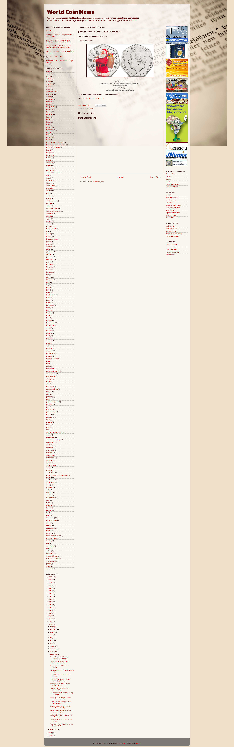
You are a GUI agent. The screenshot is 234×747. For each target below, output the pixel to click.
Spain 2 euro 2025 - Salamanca (56, 57)
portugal (49, 417)
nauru (48, 363)
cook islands (50, 185)
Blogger (138, 743)
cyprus (48, 198)
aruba (48, 89)
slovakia (49, 460)
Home (120, 177)
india (47, 269)
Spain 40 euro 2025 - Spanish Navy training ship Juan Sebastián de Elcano (59, 41)
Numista (168, 179)
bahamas (49, 102)
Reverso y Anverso (172, 215)
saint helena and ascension (55, 432)
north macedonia (52, 389)
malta (48, 336)
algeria (48, 76)
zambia (48, 566)
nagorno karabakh (52, 358)
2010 (50, 588)
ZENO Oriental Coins (173, 187)
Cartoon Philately (171, 244)
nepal (48, 366)
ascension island (51, 91)
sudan (48, 490)
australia (49, 94)
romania (49, 422)
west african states (52, 558)
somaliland (49, 470)
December (54, 729)
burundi (49, 158)
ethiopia (49, 226)
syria (47, 500)
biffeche (49, 127)
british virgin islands (53, 147)
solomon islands (51, 465)
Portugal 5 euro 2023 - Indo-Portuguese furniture (60, 662)
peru (47, 407)
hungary (49, 267)
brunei (48, 150)
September (54, 649)
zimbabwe (49, 569)
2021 (50, 618)
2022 (50, 621)
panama (48, 399)
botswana (49, 137)
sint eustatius (50, 455)
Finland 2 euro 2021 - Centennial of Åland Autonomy (60, 52)
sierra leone (50, 450)
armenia (49, 86)
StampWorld (170, 255)
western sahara (51, 561)
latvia (48, 308)
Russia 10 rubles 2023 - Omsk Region (60, 666)
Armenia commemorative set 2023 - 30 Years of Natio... (61, 711)
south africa (50, 473)
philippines (50, 409)
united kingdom (51, 538)
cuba (47, 193)
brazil (48, 140)
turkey (48, 525)
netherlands (50, 369)
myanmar (49, 356)
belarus (48, 112)
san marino (50, 437)
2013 (50, 596)
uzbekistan (50, 546)
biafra (48, 124)
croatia (48, 191)
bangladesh (50, 107)
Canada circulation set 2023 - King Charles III (61, 693)
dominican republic (52, 208)
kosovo (48, 300)
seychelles (49, 447)
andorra (49, 79)
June (52, 640)
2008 (50, 582)
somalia (48, 468)
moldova (49, 346)
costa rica (49, 188)
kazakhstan (50, 295)
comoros (49, 183)
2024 (50, 733)
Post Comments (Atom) (96, 182)
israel (48, 282)
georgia (49, 244)
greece (48, 254)
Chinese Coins (171, 174)
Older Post (155, 177)
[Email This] (96, 105)
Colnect (168, 176)
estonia (48, 221)
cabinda (48, 160)
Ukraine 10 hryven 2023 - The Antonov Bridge (60, 689)
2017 (50, 607)
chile (47, 175)
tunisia (48, 523)
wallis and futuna (51, 556)
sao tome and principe (53, 440)
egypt (48, 219)
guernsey (49, 259)
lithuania (49, 320)
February (53, 629)
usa (47, 543)
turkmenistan (50, 528)
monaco (49, 348)
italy (47, 285)
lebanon (49, 310)
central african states (53, 173)
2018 (50, 610)
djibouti (48, 206)
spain (48, 485)
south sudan (50, 482)
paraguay (49, 404)
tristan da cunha (51, 520)
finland (48, 234)
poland (48, 414)
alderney (49, 74)
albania (48, 71)
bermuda (49, 119)
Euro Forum (170, 210)
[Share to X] (100, 105)
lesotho (49, 313)
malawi (48, 328)
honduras (49, 264)
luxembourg (50, 323)
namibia (48, 361)
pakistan (49, 397)
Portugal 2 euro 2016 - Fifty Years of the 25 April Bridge (59, 35)
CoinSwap (169, 202)
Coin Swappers (171, 200)
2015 (50, 602)
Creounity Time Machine (174, 205)
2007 (50, 580)
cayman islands (51, 170)
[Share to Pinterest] (105, 105)
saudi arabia (50, 442)
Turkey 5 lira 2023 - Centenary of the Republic (61, 716)
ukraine (48, 533)
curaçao (49, 196)
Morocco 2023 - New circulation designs (61, 720)
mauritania (49, 338)
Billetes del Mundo (172, 231)
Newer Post (85, 177)
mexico (48, 343)
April (52, 635)
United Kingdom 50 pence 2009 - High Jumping (59, 61)
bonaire (49, 135)
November (54, 654)
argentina (49, 84)
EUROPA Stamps (171, 249)
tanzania (49, 508)
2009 (50, 585)
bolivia (48, 132)
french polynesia (52, 239)
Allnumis (168, 195)
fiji (47, 231)
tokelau (48, 513)
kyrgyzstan (50, 305)
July (51, 643)
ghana (48, 249)
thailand (49, 510)
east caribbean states (53, 211)
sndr (124, 743)
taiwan (48, 503)
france (48, 236)
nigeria (48, 381)
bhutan (48, 122)
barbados (49, 109)
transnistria (50, 518)
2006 (50, 577)
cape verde (50, 168)
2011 (50, 591)
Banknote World (171, 228)
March (52, 632)
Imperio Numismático (173, 213)
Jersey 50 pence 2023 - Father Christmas (60, 675)
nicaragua (49, 379)
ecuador (49, 216)
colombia (49, 180)
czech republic (51, 201)
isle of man (50, 280)
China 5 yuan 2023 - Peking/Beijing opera (62, 671)
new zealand (50, 376)
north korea (50, 386)
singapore (49, 452)
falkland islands (51, 229)
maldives (49, 333)
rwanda (48, 427)
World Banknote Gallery (174, 233)
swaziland (49, 492)
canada (48, 165)
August (52, 646)
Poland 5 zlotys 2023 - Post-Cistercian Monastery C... (59, 657)
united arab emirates (53, 536)
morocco (49, 351)
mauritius (49, 341)
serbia (48, 445)
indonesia (49, 272)
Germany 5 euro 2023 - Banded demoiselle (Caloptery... (60, 680)
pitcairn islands (51, 412)
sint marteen (50, 458)
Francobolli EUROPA (173, 252)
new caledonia (51, 374)
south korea (50, 480)
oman (48, 394)
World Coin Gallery (172, 184)
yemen (48, 564)
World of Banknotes (172, 236)
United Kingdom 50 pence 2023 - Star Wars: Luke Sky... (61, 698)
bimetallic (49, 130)
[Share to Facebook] (103, 105)
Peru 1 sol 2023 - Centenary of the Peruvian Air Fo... (61, 725)
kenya (48, 297)
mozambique (50, 353)
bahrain (48, 104)
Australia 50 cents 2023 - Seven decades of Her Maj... (60, 707)
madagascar (50, 325)
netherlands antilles (52, 371)
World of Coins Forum (173, 218)
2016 (50, 605)
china (48, 178)
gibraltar (49, 252)
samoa (48, 435)
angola (48, 81)
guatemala (49, 257)
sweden (49, 495)
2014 (50, 599)
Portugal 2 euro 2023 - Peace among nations (60, 684)
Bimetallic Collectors (173, 197)
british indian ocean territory (56, 145)
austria (48, 97)
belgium (49, 114)
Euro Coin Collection (173, 208)
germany (49, 246)
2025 (50, 735)
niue (47, 384)
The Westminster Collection (93, 99)
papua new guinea (52, 402)
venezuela (49, 553)
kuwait (48, 302)
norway (48, 391)
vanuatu (49, 548)
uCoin (168, 181)
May (51, 638)
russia (48, 424)
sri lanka (49, 487)
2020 (50, 616)
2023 (86, 108)
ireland (48, 277)
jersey (91, 108)
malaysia (49, 330)
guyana (48, 262)
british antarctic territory (54, 142)
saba (47, 430)
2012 (50, 594)
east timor (49, 213)
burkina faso (50, 155)
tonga (48, 515)
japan (48, 290)
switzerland (50, 497)
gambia (48, 241)
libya (47, 318)
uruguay (49, 541)
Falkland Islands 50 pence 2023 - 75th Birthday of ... (61, 702)
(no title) (49, 31)
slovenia (49, 463)
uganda (48, 530)
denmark (49, 203)
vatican (48, 551)
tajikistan (49, 505)
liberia (48, 315)
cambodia (49, 163)
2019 (50, 613)
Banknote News (171, 226)
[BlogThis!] (98, 105)
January (53, 627)
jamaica (48, 287)
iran (47, 275)
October (53, 651)
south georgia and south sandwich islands (58, 476)
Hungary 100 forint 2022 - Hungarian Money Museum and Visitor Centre (58, 46)
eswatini (49, 224)
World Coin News (70, 11)
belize (48, 117)
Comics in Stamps (171, 247)
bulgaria (49, 152)
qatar (48, 419)
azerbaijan (49, 99)
